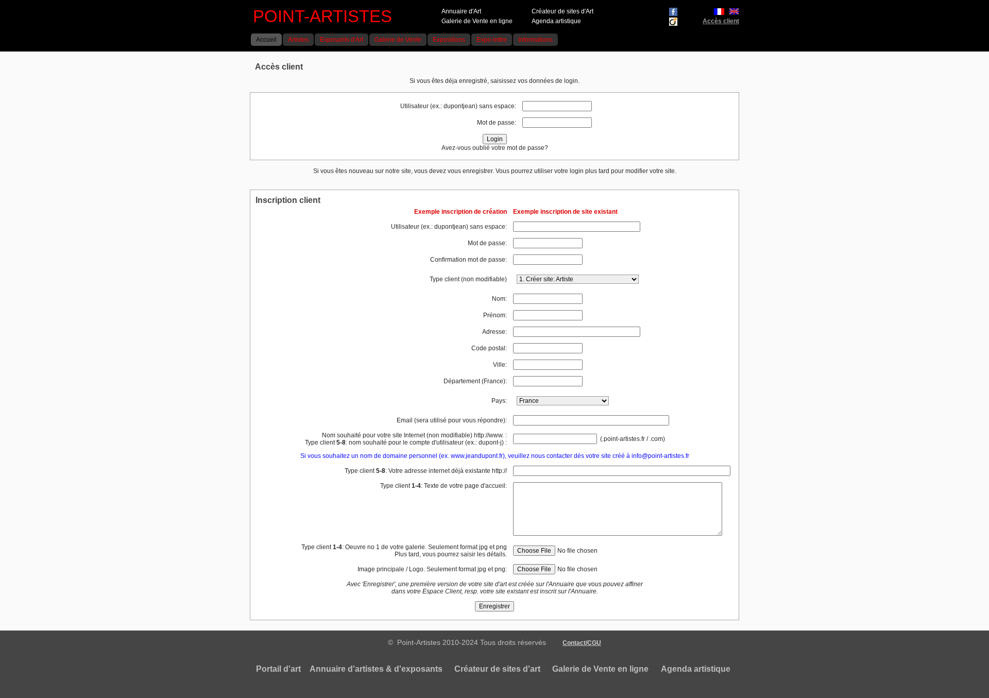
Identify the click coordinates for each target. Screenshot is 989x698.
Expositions (449, 39)
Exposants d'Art (341, 39)
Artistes (298, 39)
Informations (535, 39)
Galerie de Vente (397, 39)
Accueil (266, 39)
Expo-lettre (491, 39)
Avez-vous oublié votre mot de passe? (494, 147)
